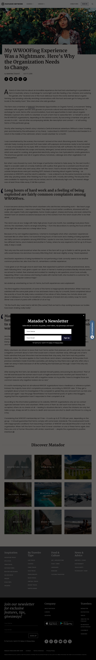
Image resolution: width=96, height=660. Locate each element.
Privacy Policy (59, 343)
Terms (50, 343)
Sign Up (67, 338)
